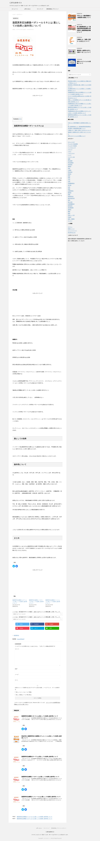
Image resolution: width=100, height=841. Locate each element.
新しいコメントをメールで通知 (23, 692)
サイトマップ (40, 9)
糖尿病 (69, 192)
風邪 (69, 213)
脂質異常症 (16, 635)
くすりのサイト (15, 3)
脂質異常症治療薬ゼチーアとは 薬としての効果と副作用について (39, 756)
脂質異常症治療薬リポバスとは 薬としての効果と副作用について (39, 716)
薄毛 (69, 200)
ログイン (70, 227)
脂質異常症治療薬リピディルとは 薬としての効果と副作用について (19, 601)
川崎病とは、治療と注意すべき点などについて (84, 40)
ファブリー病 (71, 157)
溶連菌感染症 (71, 183)
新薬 (69, 175)
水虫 (69, 179)
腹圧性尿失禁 (71, 198)
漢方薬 (69, 185)
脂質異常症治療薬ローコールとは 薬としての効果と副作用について (52, 601)
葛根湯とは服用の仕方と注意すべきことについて (84, 51)
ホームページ (15, 9)
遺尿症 (69, 209)
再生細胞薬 (70, 162)
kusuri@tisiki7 (20, 639)
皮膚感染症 (70, 190)
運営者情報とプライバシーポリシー (52, 9)
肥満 (69, 194)
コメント (17, 649)
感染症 (69, 174)
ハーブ (69, 155)
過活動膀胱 (70, 207)
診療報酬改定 (71, 204)
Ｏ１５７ (70, 220)
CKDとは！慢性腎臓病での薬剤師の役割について (84, 16)
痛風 (69, 189)
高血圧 (69, 217)
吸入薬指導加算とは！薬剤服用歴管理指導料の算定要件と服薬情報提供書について (84, 29)
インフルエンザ (72, 147)
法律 (69, 181)
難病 (69, 211)
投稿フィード (71, 228)
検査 (69, 177)
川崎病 (69, 170)
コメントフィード (72, 230)
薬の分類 (70, 202)
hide (20, 119)
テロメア (70, 149)
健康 (69, 159)
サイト (16, 680)
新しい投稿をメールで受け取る (23, 694)
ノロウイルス (71, 153)
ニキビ (69, 151)
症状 (69, 187)
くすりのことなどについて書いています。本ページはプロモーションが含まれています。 (50, 834)
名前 (16, 668)
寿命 (69, 168)
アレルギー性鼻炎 (72, 145)
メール (17, 674)
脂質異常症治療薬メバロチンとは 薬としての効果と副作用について (36, 601)
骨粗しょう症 (71, 215)
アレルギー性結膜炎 (73, 144)
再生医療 (70, 160)
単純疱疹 (70, 164)
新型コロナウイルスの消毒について (76, 136)
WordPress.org (71, 232)
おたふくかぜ (71, 142)
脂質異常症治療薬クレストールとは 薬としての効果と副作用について (41, 796)
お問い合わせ (27, 9)
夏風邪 (69, 166)
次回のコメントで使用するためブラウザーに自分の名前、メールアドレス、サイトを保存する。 (37, 688)
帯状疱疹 (70, 172)
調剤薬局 (70, 205)
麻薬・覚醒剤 (71, 219)
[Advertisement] (37, 106)
